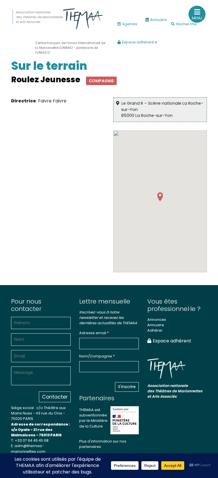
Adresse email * (94, 332)
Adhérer (155, 330)
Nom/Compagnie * (97, 356)
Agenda (129, 24)
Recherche (186, 24)
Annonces (156, 319)
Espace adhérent (172, 341)
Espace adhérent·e (139, 42)
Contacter (55, 396)
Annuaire (158, 19)
